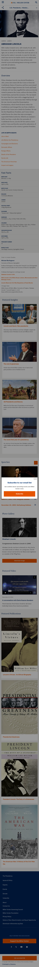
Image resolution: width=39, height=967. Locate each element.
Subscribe (19, 494)
